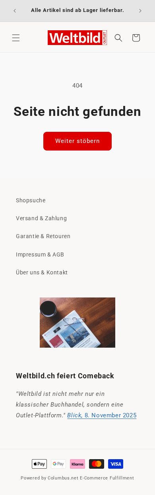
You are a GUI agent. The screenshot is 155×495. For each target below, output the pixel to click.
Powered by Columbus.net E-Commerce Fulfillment (77, 478)
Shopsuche (30, 200)
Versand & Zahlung (41, 218)
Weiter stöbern (77, 141)
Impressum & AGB (40, 254)
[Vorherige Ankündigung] (14, 11)
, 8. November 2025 (101, 415)
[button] (16, 38)
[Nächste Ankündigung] (140, 11)
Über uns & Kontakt (42, 272)
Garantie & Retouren (43, 236)
